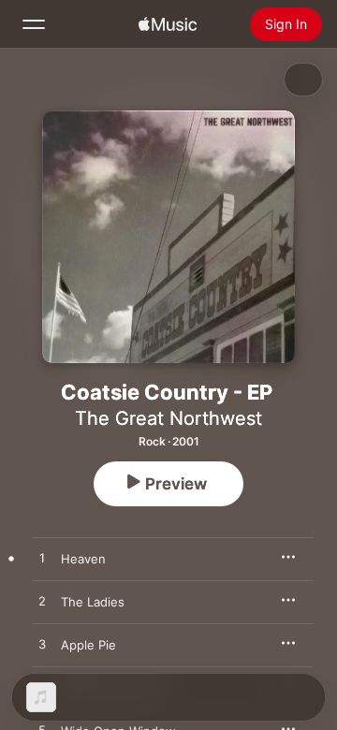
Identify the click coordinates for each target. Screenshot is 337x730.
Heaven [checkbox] (83, 558)
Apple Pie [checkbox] (88, 644)
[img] (168, 24)
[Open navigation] (33, 24)
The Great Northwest (168, 418)
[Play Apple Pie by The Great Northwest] (42, 644)
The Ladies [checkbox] (93, 601)
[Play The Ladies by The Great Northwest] (42, 601)
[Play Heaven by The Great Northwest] (42, 558)
